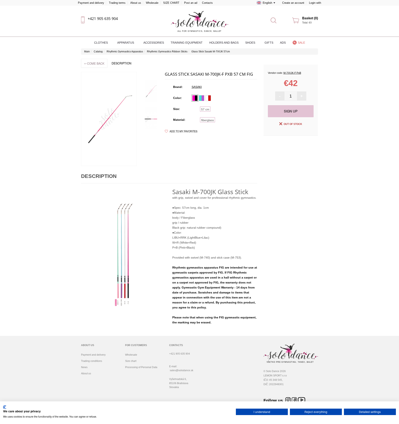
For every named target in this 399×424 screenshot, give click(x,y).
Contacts (207, 2)
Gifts (269, 42)
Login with (315, 2)
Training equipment (187, 42)
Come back (94, 63)
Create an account (293, 2)
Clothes (101, 42)
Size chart (130, 361)
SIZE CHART (171, 2)
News (84, 367)
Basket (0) (310, 18)
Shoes (250, 42)
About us (135, 2)
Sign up (291, 111)
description (121, 63)
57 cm (205, 109)
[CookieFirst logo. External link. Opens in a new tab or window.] (4, 407)
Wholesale (152, 2)
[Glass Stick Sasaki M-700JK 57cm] (109, 119)
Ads (283, 42)
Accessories (153, 42)
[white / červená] (208, 98)
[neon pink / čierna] (195, 98)
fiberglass (207, 120)
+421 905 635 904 (103, 18)
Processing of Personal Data (141, 367)
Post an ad (190, 2)
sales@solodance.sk (181, 370)
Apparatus (126, 42)
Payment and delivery (91, 2)
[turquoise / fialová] (201, 98)
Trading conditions (91, 361)
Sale (301, 42)
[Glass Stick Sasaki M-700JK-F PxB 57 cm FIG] (151, 91)
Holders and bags (224, 42)
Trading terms (117, 2)
